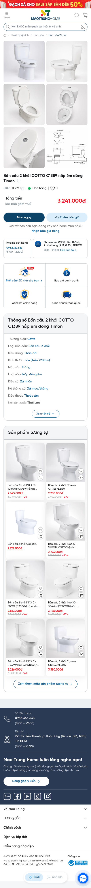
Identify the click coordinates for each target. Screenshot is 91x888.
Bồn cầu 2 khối (57, 35)
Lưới (37, 877)
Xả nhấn (26, 381)
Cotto (31, 339)
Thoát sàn (31, 395)
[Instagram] (47, 796)
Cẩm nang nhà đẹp (19, 846)
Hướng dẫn (12, 818)
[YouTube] (27, 796)
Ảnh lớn (57, 877)
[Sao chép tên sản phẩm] (19, 181)
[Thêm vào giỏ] (40, 477)
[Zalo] (7, 796)
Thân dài (30, 353)
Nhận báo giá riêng (45, 231)
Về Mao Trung (14, 809)
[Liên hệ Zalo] (83, 878)
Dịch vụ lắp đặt (15, 837)
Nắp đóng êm (32, 374)
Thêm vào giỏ (69, 217)
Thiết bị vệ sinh (20, 35)
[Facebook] (17, 796)
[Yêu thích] (40, 471)
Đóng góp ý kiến (24, 781)
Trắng (26, 367)
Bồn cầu (39, 35)
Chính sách (12, 828)
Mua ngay (24, 217)
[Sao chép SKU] (22, 188)
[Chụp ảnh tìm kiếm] (83, 27)
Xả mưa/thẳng (37, 388)
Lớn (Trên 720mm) (37, 360)
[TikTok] (37, 796)
